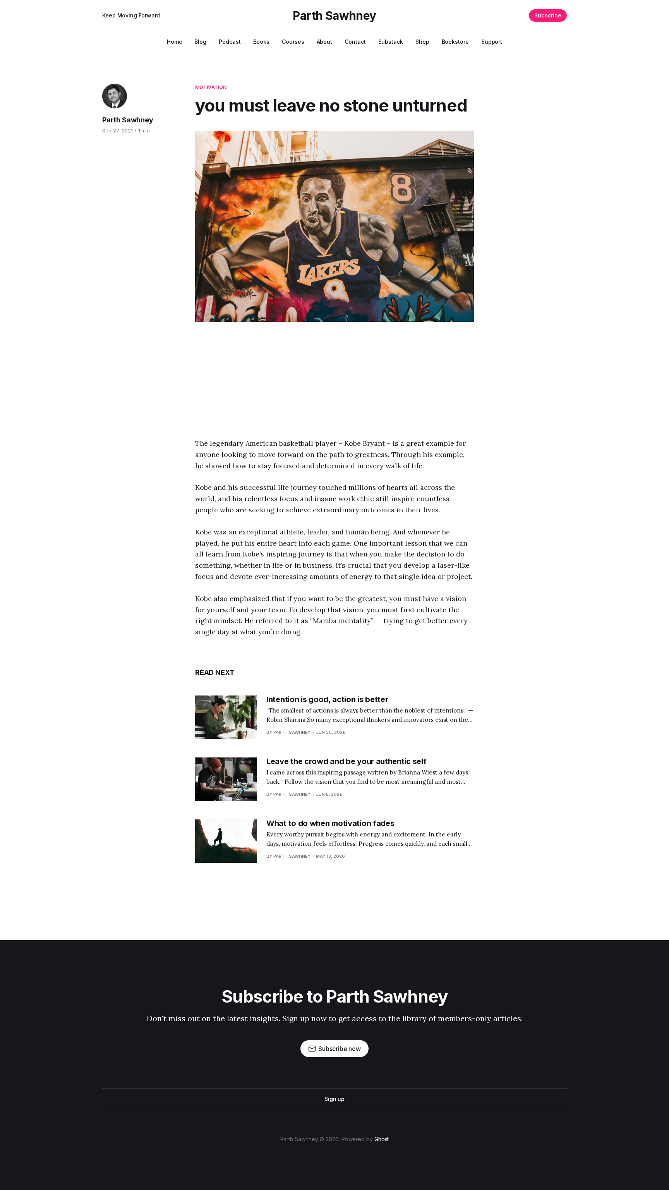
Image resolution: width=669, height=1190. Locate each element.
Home (174, 41)
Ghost (381, 1139)
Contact (355, 41)
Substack (390, 41)
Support (491, 41)
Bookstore (455, 41)
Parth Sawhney (334, 15)
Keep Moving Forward (131, 15)
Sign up (334, 1099)
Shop (422, 41)
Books (261, 41)
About (325, 41)
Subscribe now (339, 1049)
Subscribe (547, 15)
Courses (293, 41)
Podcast (229, 41)
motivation (210, 87)
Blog (200, 41)
